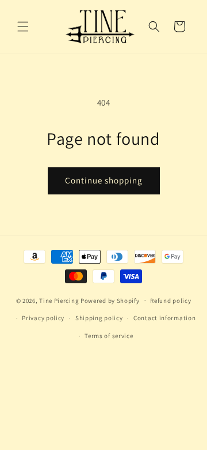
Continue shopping (104, 180)
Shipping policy (99, 318)
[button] (23, 26)
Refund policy (170, 301)
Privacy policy (43, 318)
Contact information (164, 318)
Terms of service (109, 336)
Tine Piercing (59, 300)
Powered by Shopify (110, 300)
